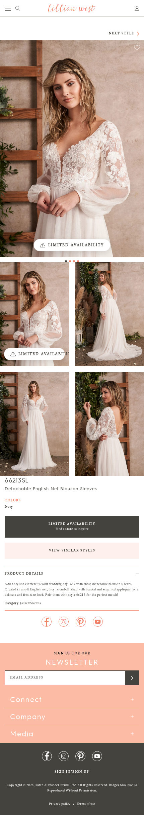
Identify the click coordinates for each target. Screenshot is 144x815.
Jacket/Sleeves (30, 603)
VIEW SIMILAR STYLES (72, 550)
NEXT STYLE (121, 33)
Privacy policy (60, 804)
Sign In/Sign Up (72, 772)
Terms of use (86, 804)
